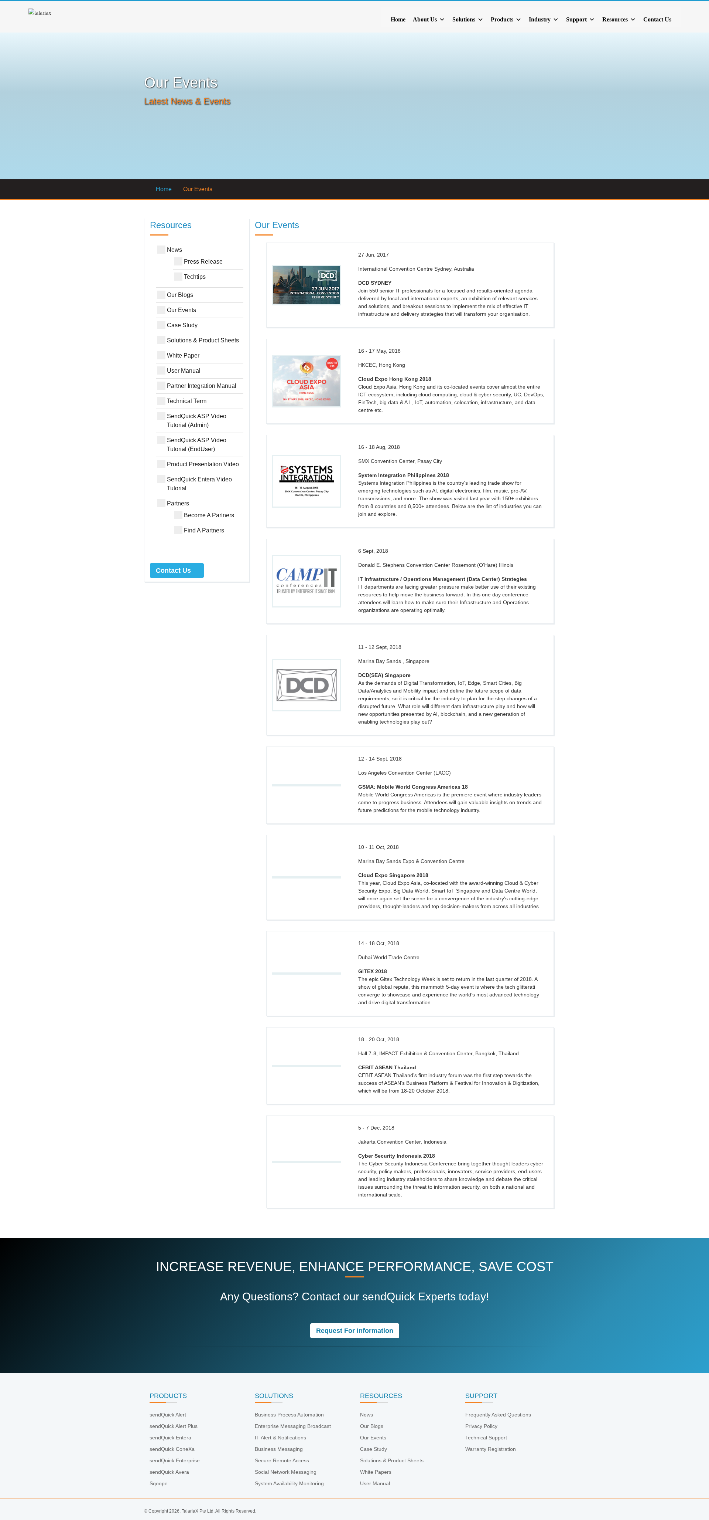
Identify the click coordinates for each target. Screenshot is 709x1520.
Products (502, 19)
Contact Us (657, 19)
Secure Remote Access (282, 1460)
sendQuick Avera (169, 1472)
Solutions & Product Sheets (203, 340)
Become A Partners (209, 515)
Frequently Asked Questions (498, 1415)
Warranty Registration (490, 1449)
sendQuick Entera (170, 1438)
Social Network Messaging (285, 1472)
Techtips (195, 277)
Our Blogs (180, 295)
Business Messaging (279, 1449)
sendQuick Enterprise (175, 1460)
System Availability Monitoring (289, 1483)
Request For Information (354, 1330)
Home (398, 19)
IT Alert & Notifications (280, 1438)
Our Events (181, 310)
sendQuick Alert (168, 1415)
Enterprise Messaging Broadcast (293, 1426)
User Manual (184, 371)
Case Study (182, 325)
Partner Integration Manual (201, 386)
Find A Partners (204, 530)
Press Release (203, 261)
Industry (540, 19)
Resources (615, 19)
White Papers (375, 1472)
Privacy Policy (481, 1426)
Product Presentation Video (203, 464)
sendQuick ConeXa (172, 1449)
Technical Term (186, 401)
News (174, 250)
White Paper (183, 355)
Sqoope (159, 1483)
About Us (425, 19)
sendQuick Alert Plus (174, 1426)
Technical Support (486, 1438)
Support (576, 19)
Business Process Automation (289, 1415)
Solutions (463, 19)
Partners (178, 503)
